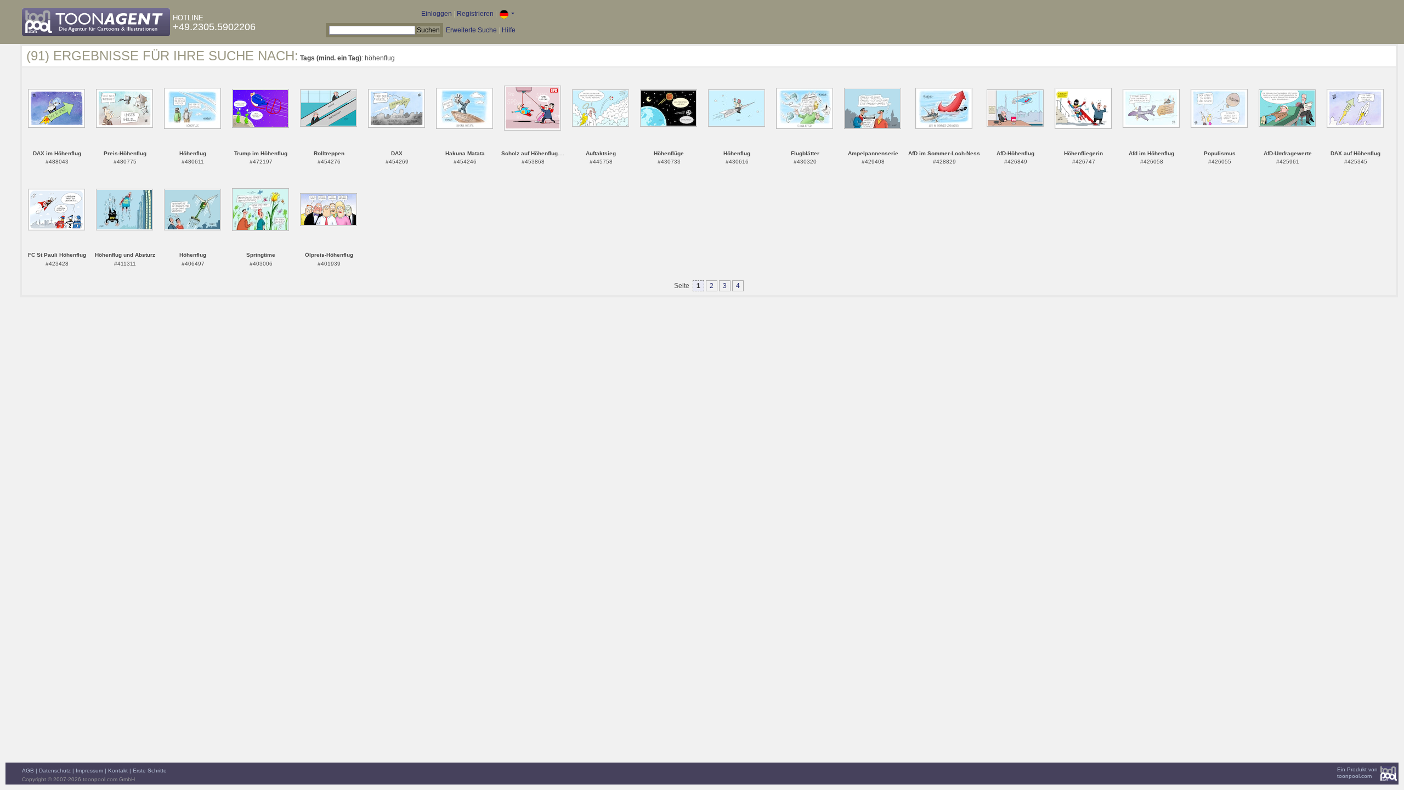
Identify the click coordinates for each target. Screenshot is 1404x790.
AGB (28, 771)
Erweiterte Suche (471, 30)
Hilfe (509, 30)
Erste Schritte (150, 771)
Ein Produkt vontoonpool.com (1357, 772)
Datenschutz (55, 771)
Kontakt (118, 771)
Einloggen (436, 14)
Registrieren (475, 14)
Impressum (89, 771)
